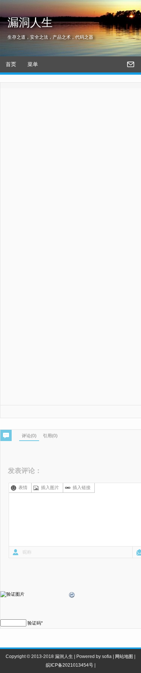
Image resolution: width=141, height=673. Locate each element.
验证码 (34, 623)
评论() (29, 435)
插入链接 (82, 487)
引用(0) (50, 435)
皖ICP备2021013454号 (69, 665)
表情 (22, 487)
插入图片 (50, 487)
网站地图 (124, 656)
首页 (11, 64)
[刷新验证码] (72, 596)
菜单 (32, 64)
